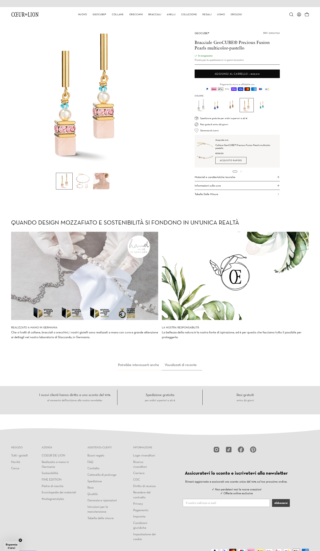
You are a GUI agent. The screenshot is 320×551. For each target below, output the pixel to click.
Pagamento (140, 510)
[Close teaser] (20, 540)
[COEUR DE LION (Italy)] (25, 14)
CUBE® (202, 33)
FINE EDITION (51, 479)
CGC (136, 479)
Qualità (92, 494)
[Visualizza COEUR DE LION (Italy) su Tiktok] (228, 449)
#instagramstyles (53, 499)
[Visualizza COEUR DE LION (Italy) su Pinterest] (253, 449)
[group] (160, 3)
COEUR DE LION (53, 455)
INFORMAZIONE (142, 447)
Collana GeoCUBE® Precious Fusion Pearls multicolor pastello (242, 146)
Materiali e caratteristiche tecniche (215, 177)
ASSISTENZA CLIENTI (99, 447)
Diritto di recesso (144, 486)
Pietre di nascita (52, 486)
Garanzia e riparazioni (102, 500)
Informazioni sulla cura (208, 185)
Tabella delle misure (100, 518)
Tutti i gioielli (19, 455)
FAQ (90, 461)
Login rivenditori (144, 455)
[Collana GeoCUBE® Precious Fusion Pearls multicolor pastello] (205, 151)
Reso (90, 487)
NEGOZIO (17, 447)
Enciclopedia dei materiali (59, 492)
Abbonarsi (281, 503)
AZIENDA (47, 447)
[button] (82, 14)
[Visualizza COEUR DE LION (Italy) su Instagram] (216, 449)
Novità (15, 461)
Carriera (138, 473)
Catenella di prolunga (101, 474)
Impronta (139, 516)
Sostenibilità (50, 473)
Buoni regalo (95, 455)
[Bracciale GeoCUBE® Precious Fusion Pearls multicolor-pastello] (64, 181)
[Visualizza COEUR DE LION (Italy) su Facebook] (241, 449)
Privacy (138, 503)
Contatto (93, 468)
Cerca (15, 468)
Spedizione (94, 481)
